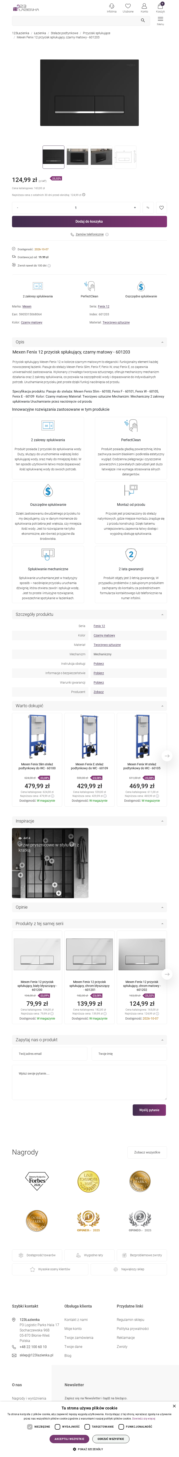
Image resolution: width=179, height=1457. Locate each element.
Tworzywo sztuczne (116, 322)
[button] (160, 7)
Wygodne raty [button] (93, 1255)
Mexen (26, 306)
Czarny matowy (31, 322)
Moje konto (73, 1329)
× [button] (174, 1406)
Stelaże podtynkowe (64, 33)
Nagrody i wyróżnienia (29, 1398)
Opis (20, 342)
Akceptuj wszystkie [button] (69, 1439)
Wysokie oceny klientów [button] (54, 1269)
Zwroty (122, 1347)
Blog (67, 1356)
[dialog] (89, 1429)
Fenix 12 (103, 306)
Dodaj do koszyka (89, 221)
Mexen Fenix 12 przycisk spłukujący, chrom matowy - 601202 (142, 985)
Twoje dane (73, 1347)
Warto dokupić (29, 705)
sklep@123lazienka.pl (36, 1355)
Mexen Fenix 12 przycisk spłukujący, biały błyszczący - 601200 (37, 985)
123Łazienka (20, 33)
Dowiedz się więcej (143, 1418)
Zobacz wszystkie (147, 1152)
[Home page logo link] (32, 7)
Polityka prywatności (133, 1329)
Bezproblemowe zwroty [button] (146, 1255)
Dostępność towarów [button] (41, 1255)
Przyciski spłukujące (96, 33)
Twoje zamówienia (78, 1338)
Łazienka (40, 33)
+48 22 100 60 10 (33, 1347)
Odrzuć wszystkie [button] (111, 1439)
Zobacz (99, 692)
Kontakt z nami (76, 1320)
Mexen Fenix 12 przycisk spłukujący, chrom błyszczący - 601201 (89, 985)
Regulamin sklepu (130, 1320)
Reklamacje (126, 1338)
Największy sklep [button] (132, 1269)
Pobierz (99, 663)
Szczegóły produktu (34, 614)
